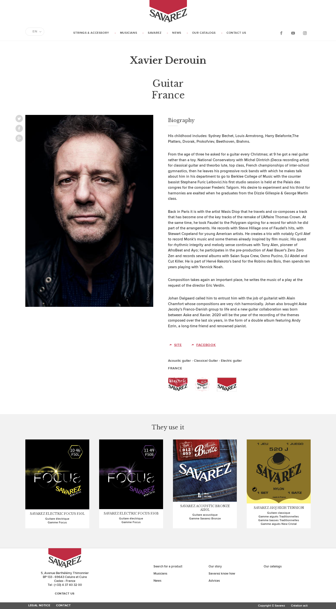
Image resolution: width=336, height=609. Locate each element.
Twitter (19, 118)
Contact (63, 605)
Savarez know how (222, 574)
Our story (215, 566)
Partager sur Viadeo (19, 138)
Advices (214, 581)
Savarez (154, 33)
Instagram (305, 33)
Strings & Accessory (91, 33)
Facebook (281, 33)
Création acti (299, 606)
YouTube (293, 33)
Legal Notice (39, 605)
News (176, 33)
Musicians (128, 33)
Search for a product (167, 566)
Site (178, 345)
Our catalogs (204, 33)
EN (34, 31)
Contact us (236, 33)
